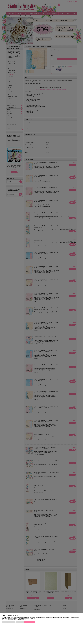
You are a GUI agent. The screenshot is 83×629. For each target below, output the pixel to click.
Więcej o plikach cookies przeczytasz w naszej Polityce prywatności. (14, 619)
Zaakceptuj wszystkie (29, 622)
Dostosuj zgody (20, 622)
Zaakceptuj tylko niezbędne (9, 622)
